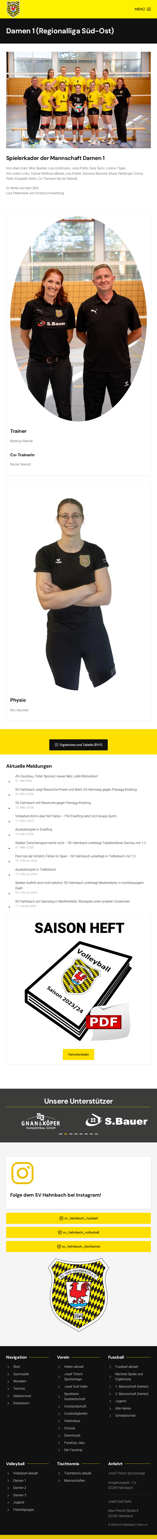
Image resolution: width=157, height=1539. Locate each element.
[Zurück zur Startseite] (13, 9)
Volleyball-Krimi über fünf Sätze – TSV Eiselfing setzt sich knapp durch (66, 816)
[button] (143, 9)
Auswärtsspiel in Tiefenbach (35, 869)
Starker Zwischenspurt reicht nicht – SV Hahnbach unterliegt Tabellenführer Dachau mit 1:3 (80, 843)
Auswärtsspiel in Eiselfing (33, 829)
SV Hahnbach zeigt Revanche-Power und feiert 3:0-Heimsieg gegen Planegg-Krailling (76, 789)
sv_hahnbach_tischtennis (81, 1246)
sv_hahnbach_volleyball (81, 1232)
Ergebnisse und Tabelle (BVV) (81, 745)
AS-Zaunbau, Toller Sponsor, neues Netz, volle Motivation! (56, 776)
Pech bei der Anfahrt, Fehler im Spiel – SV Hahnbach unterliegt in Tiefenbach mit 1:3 (75, 856)
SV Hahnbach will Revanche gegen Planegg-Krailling (53, 803)
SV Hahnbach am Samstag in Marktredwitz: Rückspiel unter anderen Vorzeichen (72, 901)
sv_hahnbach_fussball (81, 1218)
